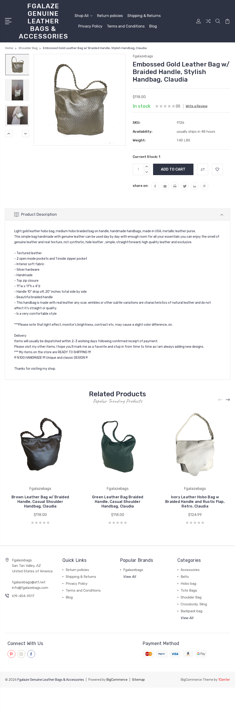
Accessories (190, 570)
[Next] (25, 133)
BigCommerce (117, 680)
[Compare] (208, 24)
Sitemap (138, 680)
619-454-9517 (23, 596)
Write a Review (196, 106)
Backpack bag (191, 611)
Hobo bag (188, 584)
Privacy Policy (90, 26)
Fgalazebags (133, 570)
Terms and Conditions (126, 26)
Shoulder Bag (191, 597)
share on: (140, 186)
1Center (224, 680)
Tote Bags (189, 590)
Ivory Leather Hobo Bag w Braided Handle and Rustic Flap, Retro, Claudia (195, 501)
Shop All (82, 16)
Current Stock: (146, 157)
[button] (117, 696)
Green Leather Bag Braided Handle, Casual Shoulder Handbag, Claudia (117, 501)
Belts (185, 577)
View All (129, 577)
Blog (153, 26)
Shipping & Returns (144, 16)
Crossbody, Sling (194, 604)
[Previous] (8, 133)
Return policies (110, 16)
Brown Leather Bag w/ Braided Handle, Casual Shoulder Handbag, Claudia (40, 501)
